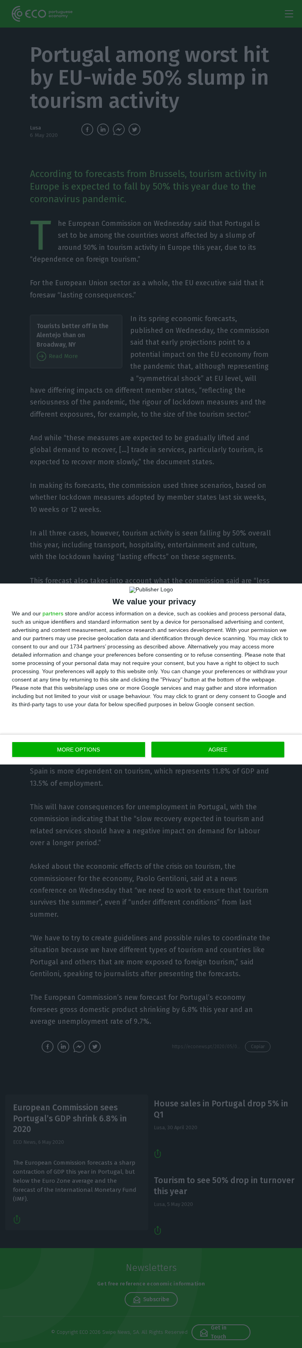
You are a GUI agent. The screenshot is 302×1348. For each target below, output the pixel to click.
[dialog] (151, 674)
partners (52, 613)
